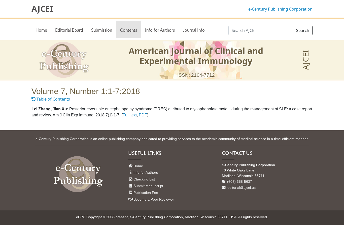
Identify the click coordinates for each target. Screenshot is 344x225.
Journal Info (194, 30)
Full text (130, 115)
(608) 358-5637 (239, 181)
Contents (128, 30)
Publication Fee (145, 193)
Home (41, 30)
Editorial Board (69, 30)
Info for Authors (160, 30)
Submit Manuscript (148, 186)
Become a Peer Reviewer (153, 199)
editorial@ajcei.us (241, 188)
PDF (143, 115)
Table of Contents (53, 99)
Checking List (144, 179)
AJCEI (42, 9)
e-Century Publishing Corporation (280, 9)
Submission (101, 30)
